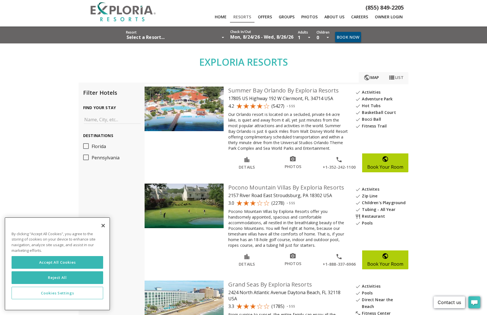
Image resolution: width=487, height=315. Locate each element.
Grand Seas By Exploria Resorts (270, 284)
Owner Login (389, 16)
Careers (359, 16)
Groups (287, 16)
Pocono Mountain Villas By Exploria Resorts (286, 187)
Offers (265, 16)
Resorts (242, 16)
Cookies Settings (57, 293)
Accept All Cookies (57, 262)
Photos (309, 16)
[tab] (220, 17)
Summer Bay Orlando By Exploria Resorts (283, 90)
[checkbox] (111, 146)
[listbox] (176, 37)
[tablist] (285, 17)
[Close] (103, 225)
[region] (57, 263)
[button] (262, 35)
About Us (334, 16)
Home (221, 16)
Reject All (57, 277)
